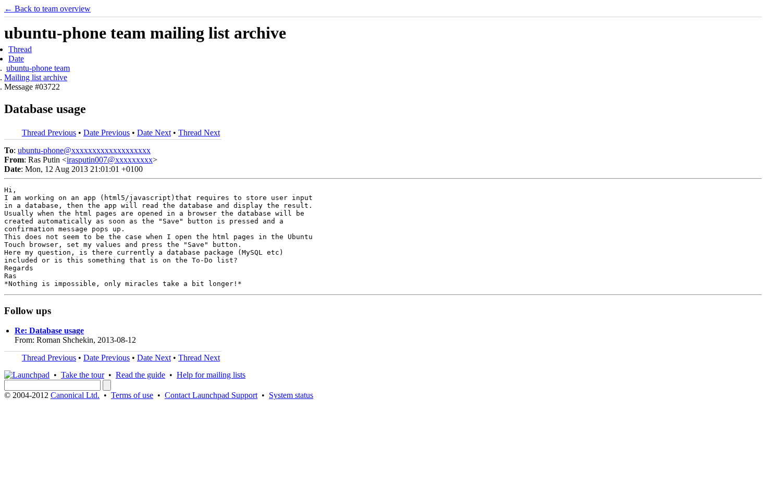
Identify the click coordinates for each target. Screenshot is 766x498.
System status (291, 395)
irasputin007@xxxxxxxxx (110, 159)
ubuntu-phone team (38, 68)
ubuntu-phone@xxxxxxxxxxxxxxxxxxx (84, 150)
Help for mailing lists (211, 374)
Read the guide (140, 374)
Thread (20, 49)
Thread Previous (49, 132)
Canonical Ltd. (75, 395)
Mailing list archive (35, 77)
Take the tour (82, 374)
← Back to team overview (47, 8)
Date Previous (106, 132)
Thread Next (199, 132)
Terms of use (132, 395)
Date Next (154, 132)
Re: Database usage (49, 330)
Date (16, 58)
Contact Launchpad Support (211, 395)
